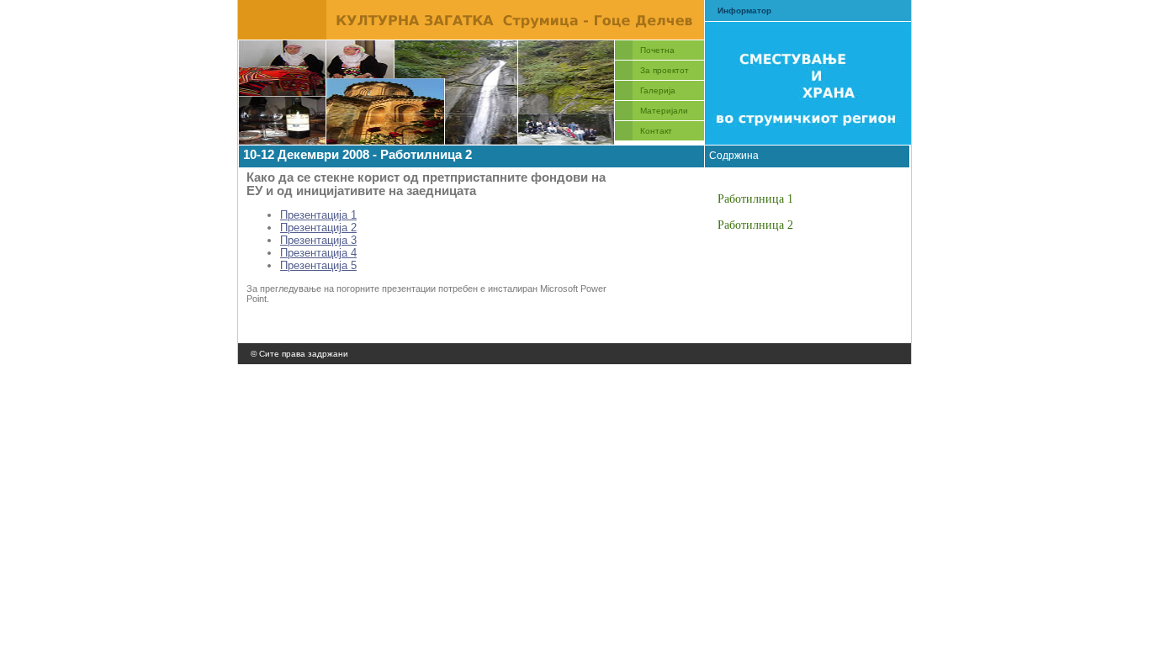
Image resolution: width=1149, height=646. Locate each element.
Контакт (656, 130)
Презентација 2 (318, 227)
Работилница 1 (755, 199)
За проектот (664, 70)
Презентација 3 (318, 240)
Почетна (657, 50)
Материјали (664, 110)
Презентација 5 (318, 265)
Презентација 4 (318, 252)
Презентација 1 (318, 215)
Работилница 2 (755, 225)
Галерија (657, 90)
